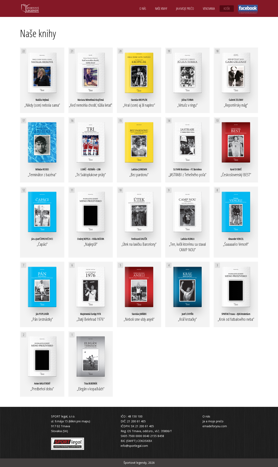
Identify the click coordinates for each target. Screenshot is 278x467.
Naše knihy (161, 8)
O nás (142, 8)
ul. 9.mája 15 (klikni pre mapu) (70, 421)
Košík (227, 8)
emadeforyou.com (214, 426)
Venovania (209, 8)
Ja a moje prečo (185, 8)
